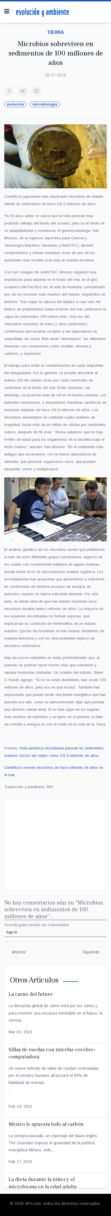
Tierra (55, 32)
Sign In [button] (11, 932)
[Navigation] (6, 11)
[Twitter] (23, 91)
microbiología (44, 104)
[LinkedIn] (36, 91)
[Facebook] (9, 91)
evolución (15, 104)
